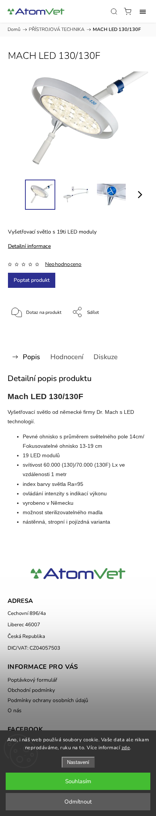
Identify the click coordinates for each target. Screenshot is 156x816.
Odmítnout (78, 801)
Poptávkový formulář (32, 680)
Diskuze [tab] (106, 356)
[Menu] (142, 11)
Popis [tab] (31, 356)
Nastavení (78, 762)
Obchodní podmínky (31, 690)
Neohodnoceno (63, 264)
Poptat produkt (32, 280)
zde (126, 747)
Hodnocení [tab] (66, 356)
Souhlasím (78, 781)
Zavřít (132, 332)
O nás (15, 710)
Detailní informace (29, 246)
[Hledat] (114, 11)
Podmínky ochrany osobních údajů (48, 700)
